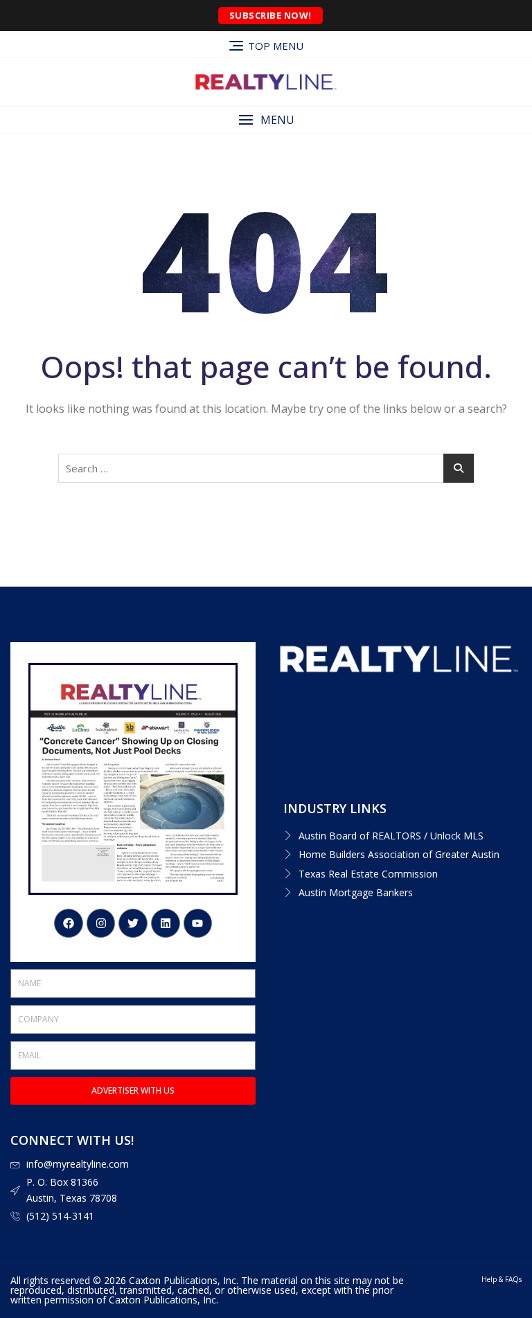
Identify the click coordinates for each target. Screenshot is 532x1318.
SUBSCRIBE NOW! (270, 15)
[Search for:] (266, 468)
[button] (266, 120)
